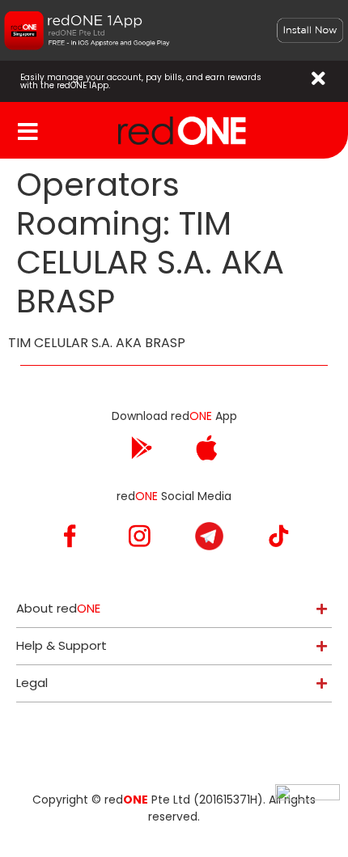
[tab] (174, 609)
